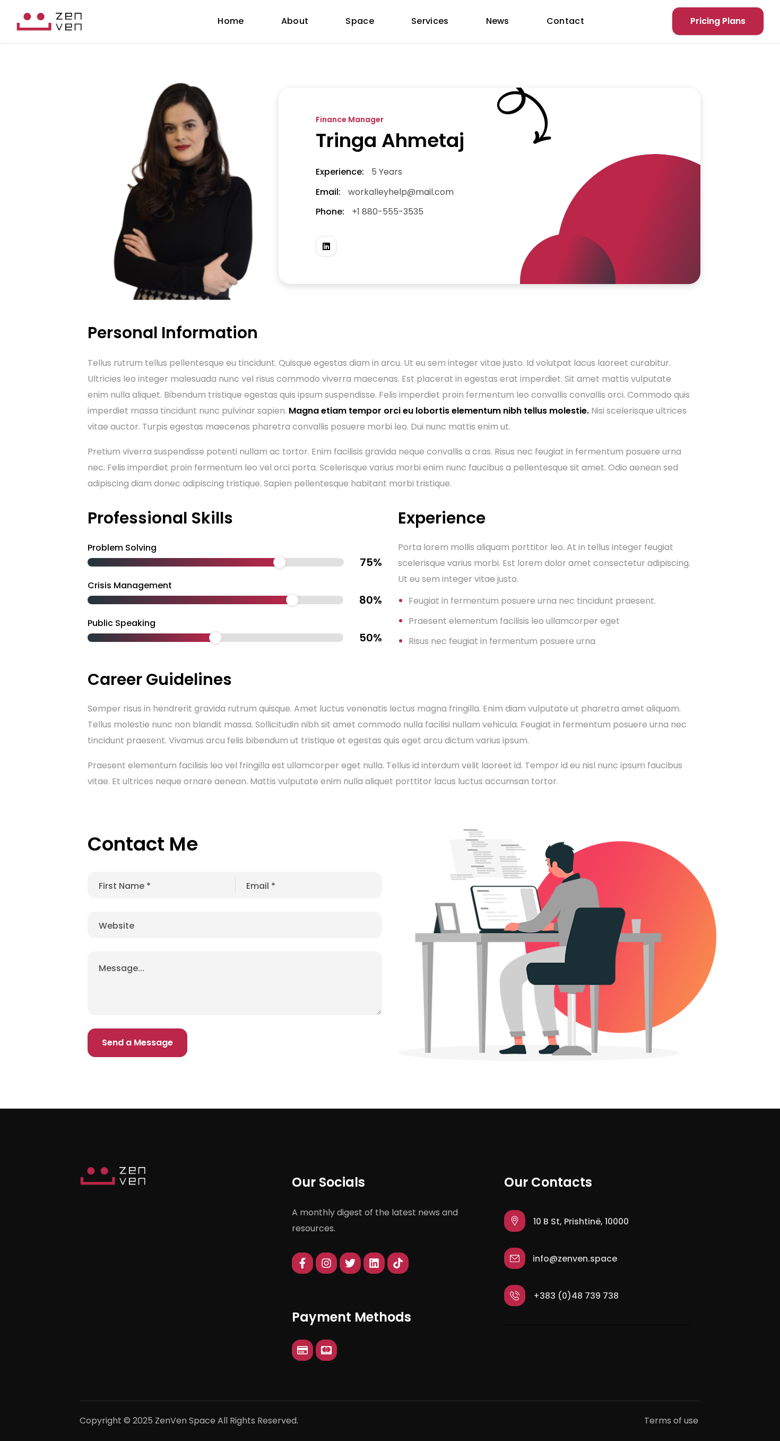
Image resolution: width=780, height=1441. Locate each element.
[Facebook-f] (302, 1263)
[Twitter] (350, 1263)
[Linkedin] (374, 1263)
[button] (718, 21)
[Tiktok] (398, 1263)
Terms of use (671, 1420)
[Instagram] (326, 1263)
